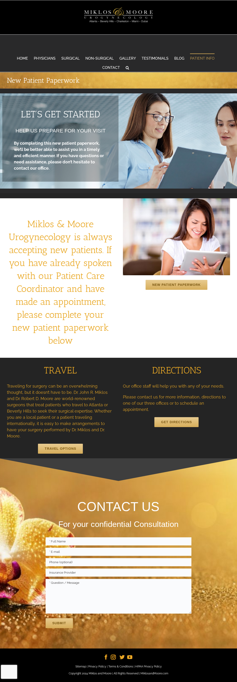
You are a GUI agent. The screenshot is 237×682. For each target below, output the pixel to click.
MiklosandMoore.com (154, 673)
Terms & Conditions (120, 666)
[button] (127, 67)
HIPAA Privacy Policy (148, 666)
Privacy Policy (97, 666)
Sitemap (80, 666)
